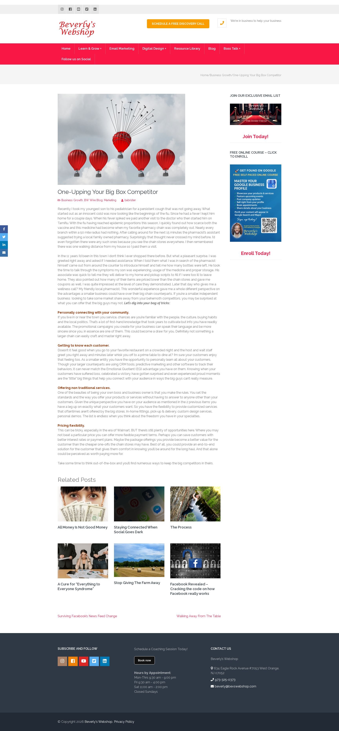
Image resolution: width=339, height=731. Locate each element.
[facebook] (70, 9)
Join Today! (255, 136)
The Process (181, 527)
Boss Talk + (232, 48)
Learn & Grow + (89, 48)
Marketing (110, 200)
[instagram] (62, 9)
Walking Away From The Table (199, 616)
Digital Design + (154, 48)
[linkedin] (95, 9)
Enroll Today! (255, 253)
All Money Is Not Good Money (83, 527)
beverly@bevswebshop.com (235, 686)
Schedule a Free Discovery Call (178, 24)
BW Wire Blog (93, 200)
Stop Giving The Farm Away (137, 583)
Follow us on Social (76, 59)
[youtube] (83, 661)
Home (66, 48)
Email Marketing (121, 48)
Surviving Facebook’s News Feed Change (87, 616)
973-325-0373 (225, 680)
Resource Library (187, 48)
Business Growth (72, 200)
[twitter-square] (87, 9)
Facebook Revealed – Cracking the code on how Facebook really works (192, 589)
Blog (212, 48)
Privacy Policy (124, 722)
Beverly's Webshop (98, 722)
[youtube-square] (78, 9)
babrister (130, 200)
